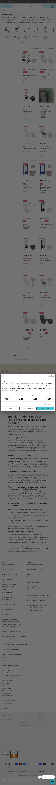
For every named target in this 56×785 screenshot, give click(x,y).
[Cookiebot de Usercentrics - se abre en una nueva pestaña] (48, 376)
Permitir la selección (28, 408)
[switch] (21, 399)
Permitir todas (45, 408)
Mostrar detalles (47, 404)
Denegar (10, 408)
